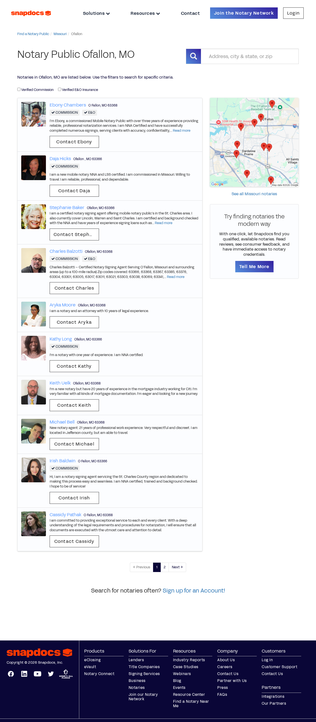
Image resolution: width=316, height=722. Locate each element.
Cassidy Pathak (65, 514)
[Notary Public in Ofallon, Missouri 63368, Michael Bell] (33, 431)
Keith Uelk (60, 383)
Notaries (137, 687)
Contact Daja (74, 191)
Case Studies (185, 666)
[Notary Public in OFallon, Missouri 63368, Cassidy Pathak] (33, 523)
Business (137, 680)
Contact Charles (74, 288)
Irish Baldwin (63, 461)
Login (293, 13)
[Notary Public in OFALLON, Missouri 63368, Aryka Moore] (33, 314)
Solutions (94, 13)
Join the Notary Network (244, 13)
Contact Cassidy (74, 541)
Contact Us (227, 673)
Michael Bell (62, 422)
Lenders (136, 659)
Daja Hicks (60, 158)
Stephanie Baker (67, 207)
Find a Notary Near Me (191, 703)
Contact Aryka (74, 322)
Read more (181, 130)
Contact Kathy (74, 366)
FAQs (222, 694)
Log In (267, 659)
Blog (177, 680)
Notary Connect (99, 673)
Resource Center (189, 694)
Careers (225, 666)
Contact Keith (74, 405)
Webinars (182, 673)
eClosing (92, 659)
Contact (190, 13)
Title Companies (144, 666)
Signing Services (144, 673)
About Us (226, 659)
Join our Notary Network (143, 696)
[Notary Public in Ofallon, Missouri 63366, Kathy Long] (33, 348)
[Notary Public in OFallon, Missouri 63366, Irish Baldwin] (33, 470)
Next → (177, 567)
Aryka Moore (63, 305)
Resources (143, 13)
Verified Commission (37, 89)
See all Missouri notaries (254, 194)
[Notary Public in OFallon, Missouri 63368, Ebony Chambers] (33, 114)
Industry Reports (189, 659)
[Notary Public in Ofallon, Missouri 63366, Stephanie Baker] (33, 216)
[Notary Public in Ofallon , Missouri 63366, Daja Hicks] (33, 167)
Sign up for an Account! (194, 591)
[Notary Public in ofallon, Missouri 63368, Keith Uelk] (33, 392)
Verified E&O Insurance (79, 89)
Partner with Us (232, 680)
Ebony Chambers (68, 105)
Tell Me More (254, 266)
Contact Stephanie (76, 234)
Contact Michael (74, 444)
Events (179, 687)
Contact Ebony (74, 142)
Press (222, 687)
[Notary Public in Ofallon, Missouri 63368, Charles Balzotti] (33, 260)
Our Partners (274, 703)
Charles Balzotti (66, 251)
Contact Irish (74, 498)
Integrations (273, 696)
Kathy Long (61, 339)
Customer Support (279, 666)
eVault (90, 666)
